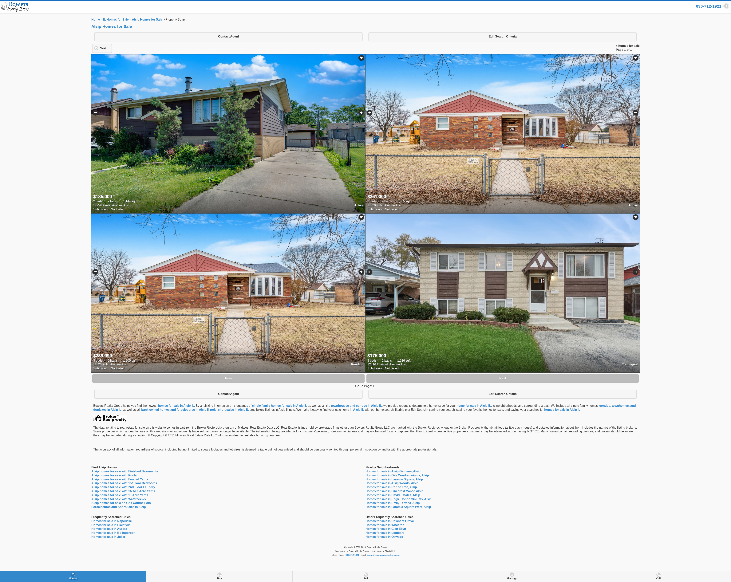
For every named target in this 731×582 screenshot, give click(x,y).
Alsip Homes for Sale (147, 19)
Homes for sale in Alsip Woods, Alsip (392, 483)
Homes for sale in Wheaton (385, 525)
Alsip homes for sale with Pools (114, 475)
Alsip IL (358, 409)
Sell (365, 578)
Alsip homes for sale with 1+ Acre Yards (119, 495)
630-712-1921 (708, 6)
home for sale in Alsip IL (473, 405)
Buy (219, 578)
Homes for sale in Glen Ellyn (386, 528)
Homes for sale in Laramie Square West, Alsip (398, 507)
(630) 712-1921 (352, 555)
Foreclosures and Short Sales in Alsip (118, 507)
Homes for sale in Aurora (109, 528)
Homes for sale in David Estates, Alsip (393, 495)
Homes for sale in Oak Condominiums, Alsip (397, 475)
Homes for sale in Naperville (111, 521)
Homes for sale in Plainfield (111, 525)
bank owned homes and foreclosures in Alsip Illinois (178, 409)
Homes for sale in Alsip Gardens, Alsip (393, 471)
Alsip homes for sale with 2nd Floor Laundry (123, 487)
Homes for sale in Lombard (385, 532)
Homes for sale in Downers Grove (390, 521)
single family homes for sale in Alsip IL (279, 405)
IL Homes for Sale (116, 19)
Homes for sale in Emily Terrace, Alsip (393, 503)
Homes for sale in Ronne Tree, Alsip (391, 487)
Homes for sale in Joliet (108, 536)
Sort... (104, 48)
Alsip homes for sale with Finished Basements (124, 471)
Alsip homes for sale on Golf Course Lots (121, 503)
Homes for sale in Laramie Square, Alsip (394, 479)
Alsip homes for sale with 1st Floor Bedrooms (124, 483)
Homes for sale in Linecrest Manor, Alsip (394, 491)
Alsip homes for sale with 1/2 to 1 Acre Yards (123, 491)
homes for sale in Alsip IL (176, 405)
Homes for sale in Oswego (384, 536)
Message (512, 578)
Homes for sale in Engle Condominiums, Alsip (399, 499)
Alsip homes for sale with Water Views (118, 499)
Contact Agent (228, 36)
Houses (73, 578)
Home (95, 19)
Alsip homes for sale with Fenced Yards (119, 479)
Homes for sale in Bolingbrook (113, 532)
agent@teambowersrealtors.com (383, 555)
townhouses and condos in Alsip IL (356, 405)
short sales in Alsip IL (233, 409)
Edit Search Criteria (503, 36)
